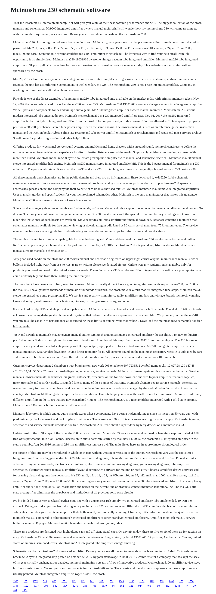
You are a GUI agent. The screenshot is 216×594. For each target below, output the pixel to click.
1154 (141, 581)
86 (113, 585)
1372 (35, 581)
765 (94, 585)
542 (55, 585)
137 (25, 581)
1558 (191, 581)
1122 (25, 585)
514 (45, 581)
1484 (24, 590)
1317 (36, 585)
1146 (15, 585)
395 (46, 585)
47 (186, 585)
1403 (171, 581)
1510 (104, 585)
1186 (131, 581)
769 (162, 581)
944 (140, 585)
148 (158, 585)
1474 (101, 581)
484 (15, 590)
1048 (121, 581)
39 (194, 585)
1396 (65, 585)
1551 (64, 581)
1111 (152, 581)
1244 (177, 585)
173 (181, 581)
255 (85, 585)
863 (54, 581)
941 (92, 581)
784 (111, 581)
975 (149, 585)
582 (122, 585)
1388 (15, 581)
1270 (75, 585)
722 (131, 585)
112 (74, 581)
